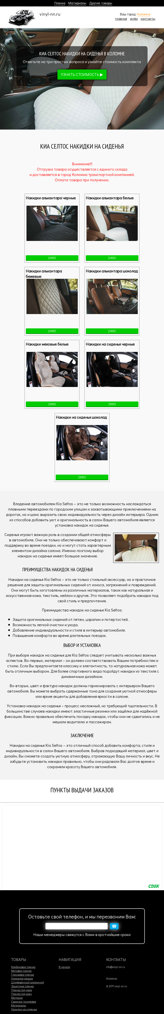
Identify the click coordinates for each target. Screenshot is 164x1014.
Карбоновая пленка (23, 967)
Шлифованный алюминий (27, 982)
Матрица (17, 998)
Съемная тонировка (23, 1002)
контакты (148, 18)
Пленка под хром (21, 990)
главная (121, 18)
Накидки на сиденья (24, 1009)
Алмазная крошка (22, 978)
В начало (64, 967)
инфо (134, 18)
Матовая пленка (21, 971)
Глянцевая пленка (22, 975)
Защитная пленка (22, 986)
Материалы (77, 3)
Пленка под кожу (21, 994)
